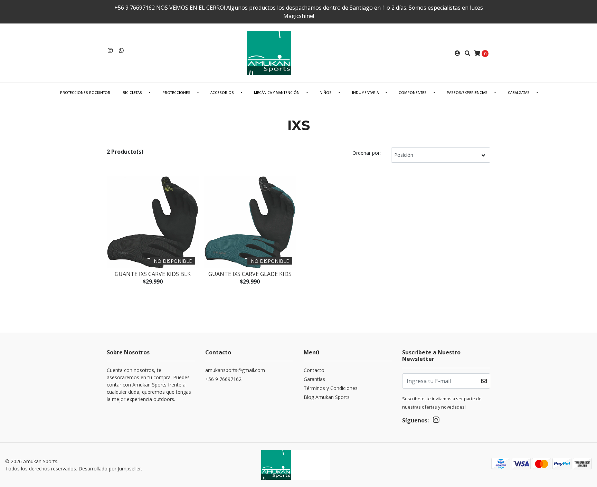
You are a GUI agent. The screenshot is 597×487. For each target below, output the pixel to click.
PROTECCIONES (176, 92)
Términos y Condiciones (331, 388)
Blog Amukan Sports (327, 397)
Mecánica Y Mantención (277, 92)
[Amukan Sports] (298, 52)
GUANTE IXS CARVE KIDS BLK (153, 274)
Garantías (314, 379)
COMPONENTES (413, 92)
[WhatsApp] (121, 50)
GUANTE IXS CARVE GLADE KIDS (250, 274)
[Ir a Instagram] (110, 50)
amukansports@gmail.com (235, 370)
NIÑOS (326, 92)
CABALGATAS (519, 92)
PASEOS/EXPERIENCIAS (467, 92)
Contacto (314, 370)
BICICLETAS (132, 92)
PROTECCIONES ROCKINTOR (85, 92)
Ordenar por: (366, 153)
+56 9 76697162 (223, 379)
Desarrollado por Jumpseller (109, 468)
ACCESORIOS (222, 92)
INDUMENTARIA (365, 92)
